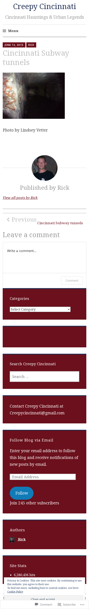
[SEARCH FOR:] (44, 376)
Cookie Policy (15, 591)
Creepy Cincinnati (44, 6)
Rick (31, 45)
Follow (21, 493)
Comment (71, 280)
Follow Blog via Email (31, 440)
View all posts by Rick (20, 197)
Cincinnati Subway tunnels (47, 220)
